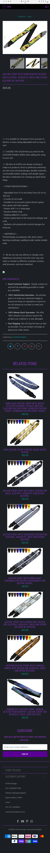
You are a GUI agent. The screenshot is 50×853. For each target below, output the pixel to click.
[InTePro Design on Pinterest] (27, 821)
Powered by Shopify (34, 829)
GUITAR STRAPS (19, 337)
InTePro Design (20, 829)
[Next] (44, 37)
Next (30, 17)
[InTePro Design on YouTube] (23, 821)
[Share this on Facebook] (18, 346)
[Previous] (5, 37)
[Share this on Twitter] (10, 346)
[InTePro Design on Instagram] (32, 821)
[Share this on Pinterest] (25, 346)
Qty (4, 113)
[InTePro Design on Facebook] (18, 821)
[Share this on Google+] (32, 346)
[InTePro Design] (25, 6)
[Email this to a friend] (39, 346)
